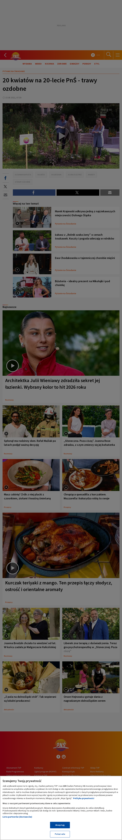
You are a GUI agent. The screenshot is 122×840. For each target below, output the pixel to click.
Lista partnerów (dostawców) (17, 816)
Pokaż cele (60, 834)
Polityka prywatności (83, 798)
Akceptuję (60, 825)
